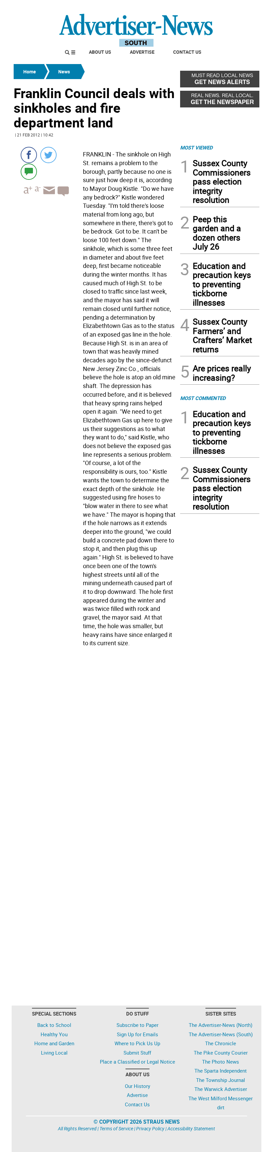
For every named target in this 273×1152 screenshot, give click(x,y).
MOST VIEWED (196, 147)
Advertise (142, 52)
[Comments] (29, 171)
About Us (100, 52)
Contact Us (187, 52)
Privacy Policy (150, 1128)
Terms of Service (116, 1128)
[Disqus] (95, 741)
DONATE (243, 7)
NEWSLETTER (205, 7)
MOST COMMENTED (203, 398)
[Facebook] (29, 155)
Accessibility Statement (191, 1128)
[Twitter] (48, 155)
